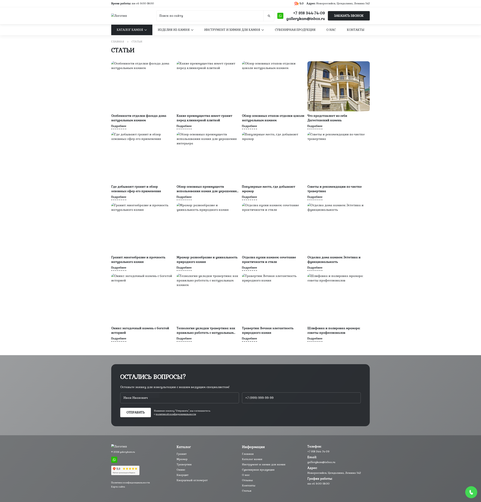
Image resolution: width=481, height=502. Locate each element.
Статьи (246, 490)
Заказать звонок (349, 16)
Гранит (182, 454)
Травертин (184, 464)
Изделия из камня (174, 30)
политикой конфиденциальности (176, 414)
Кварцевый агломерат (192, 480)
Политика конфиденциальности (130, 482)
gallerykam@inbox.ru (305, 18)
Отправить (135, 412)
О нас (331, 30)
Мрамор (182, 459)
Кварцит (182, 475)
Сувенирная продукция (295, 30)
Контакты (355, 30)
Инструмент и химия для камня (232, 30)
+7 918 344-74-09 (309, 13)
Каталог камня (130, 30)
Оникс (181, 469)
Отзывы (247, 480)
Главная (117, 41)
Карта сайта (118, 486)
